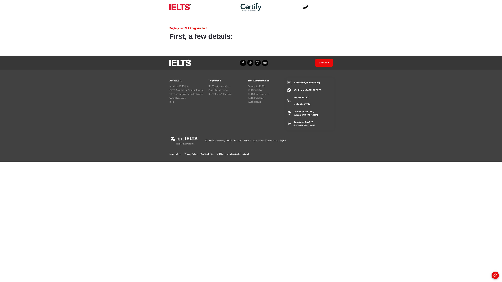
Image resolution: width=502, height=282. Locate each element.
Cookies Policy (207, 154)
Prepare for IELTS (256, 86)
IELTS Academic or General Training (186, 90)
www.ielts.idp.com (177, 98)
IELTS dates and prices (219, 86)
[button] (306, 7)
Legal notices (175, 154)
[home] (180, 7)
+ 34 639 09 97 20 (302, 104)
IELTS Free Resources (258, 94)
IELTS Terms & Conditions (221, 94)
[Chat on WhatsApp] (495, 275)
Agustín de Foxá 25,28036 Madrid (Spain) (304, 124)
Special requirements (218, 90)
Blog (171, 102)
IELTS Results (254, 102)
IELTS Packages (255, 98)
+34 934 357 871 (301, 97)
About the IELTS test (178, 86)
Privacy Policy (191, 154)
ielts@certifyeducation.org (307, 83)
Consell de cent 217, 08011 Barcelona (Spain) (306, 113)
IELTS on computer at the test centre (186, 94)
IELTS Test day (255, 90)
